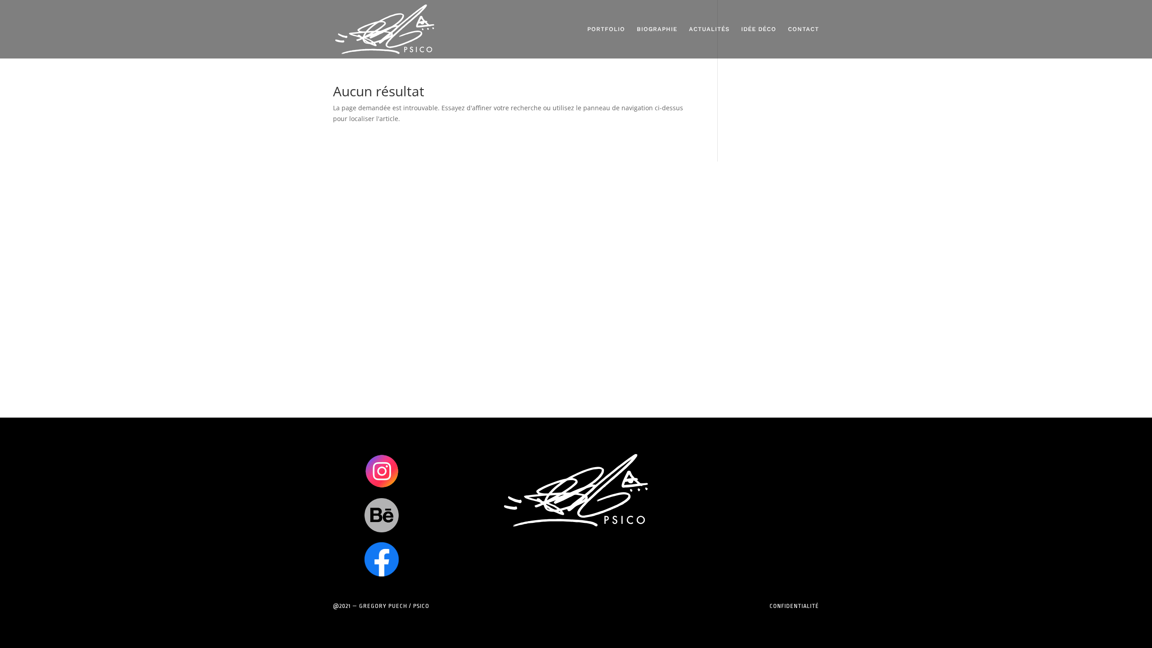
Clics (381, 471)
